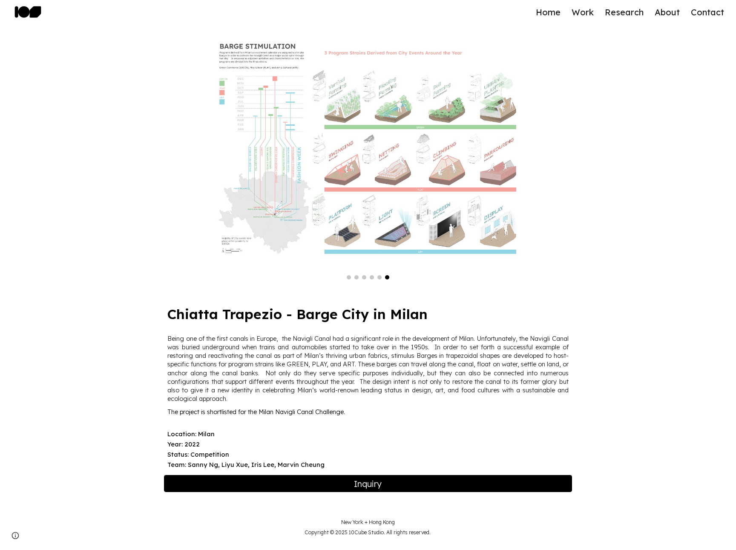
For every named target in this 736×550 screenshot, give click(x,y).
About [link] (667, 12)
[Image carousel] (368, 156)
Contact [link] (707, 12)
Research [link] (624, 12)
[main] (368, 314)
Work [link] (583, 12)
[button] (15, 535)
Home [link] (548, 12)
